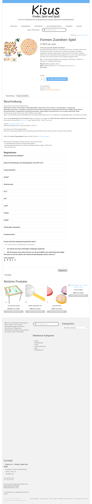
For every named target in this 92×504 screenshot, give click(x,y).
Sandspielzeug (39, 342)
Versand (8, 484)
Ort (5, 198)
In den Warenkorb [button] (13, 311)
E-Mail (6, 220)
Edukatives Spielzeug (82, 35)
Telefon (6, 213)
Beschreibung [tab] (10, 96)
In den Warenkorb (57, 79)
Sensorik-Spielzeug (40, 346)
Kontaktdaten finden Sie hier (16, 123)
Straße (6, 177)
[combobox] (75, 327)
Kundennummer (9, 234)
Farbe (36, 344)
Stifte (36, 348)
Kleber (36, 341)
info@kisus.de (24, 120)
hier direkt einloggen (43, 136)
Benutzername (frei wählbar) (14, 155)
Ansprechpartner (9, 170)
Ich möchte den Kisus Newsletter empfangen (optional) (25, 249)
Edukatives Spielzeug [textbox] (74, 327)
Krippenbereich (39, 350)
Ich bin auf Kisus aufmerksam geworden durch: (20, 241)
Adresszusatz (8, 184)
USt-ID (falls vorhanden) (12, 227)
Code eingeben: (9, 258)
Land (6, 206)
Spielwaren (57, 89)
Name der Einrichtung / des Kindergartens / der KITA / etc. (24, 163)
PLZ (5, 191)
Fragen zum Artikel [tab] (22, 96)
